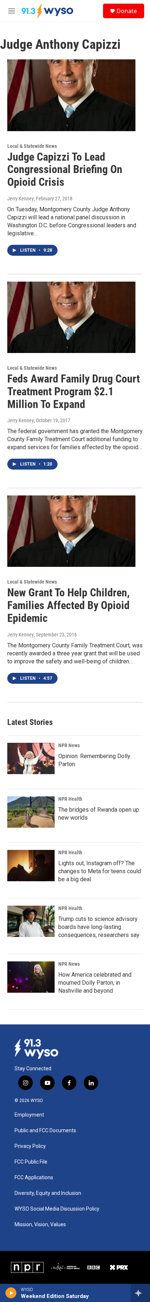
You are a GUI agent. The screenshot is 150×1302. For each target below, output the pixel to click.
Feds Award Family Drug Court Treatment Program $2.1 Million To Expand (73, 391)
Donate (127, 11)
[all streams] (140, 1293)
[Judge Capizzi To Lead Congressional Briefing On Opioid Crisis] (71, 95)
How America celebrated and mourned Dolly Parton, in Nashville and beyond (94, 982)
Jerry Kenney (20, 198)
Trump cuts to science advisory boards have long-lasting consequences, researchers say (98, 926)
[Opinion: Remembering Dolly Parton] (31, 758)
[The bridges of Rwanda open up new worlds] (31, 812)
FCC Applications (34, 1177)
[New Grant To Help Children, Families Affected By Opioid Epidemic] (71, 531)
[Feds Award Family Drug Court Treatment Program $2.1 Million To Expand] (71, 317)
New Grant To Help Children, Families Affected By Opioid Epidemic (68, 605)
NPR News (69, 745)
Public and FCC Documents (45, 1130)
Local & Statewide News (32, 146)
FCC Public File (31, 1162)
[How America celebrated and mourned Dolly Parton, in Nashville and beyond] (31, 977)
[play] (11, 1293)
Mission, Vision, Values (40, 1224)
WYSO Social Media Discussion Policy (57, 1209)
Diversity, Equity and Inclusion (48, 1193)
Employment (29, 1115)
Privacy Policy (30, 1146)
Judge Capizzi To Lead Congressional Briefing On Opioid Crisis (64, 169)
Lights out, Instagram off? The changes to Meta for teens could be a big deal (99, 871)
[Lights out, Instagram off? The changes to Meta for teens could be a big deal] (31, 865)
